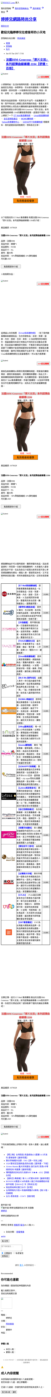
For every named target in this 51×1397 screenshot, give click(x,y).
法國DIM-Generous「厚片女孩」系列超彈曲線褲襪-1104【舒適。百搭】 (27, 64)
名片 (8, 49)
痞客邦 (17, 1225)
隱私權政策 (44, 1360)
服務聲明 (26, 1362)
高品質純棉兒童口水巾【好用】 (20, 1187)
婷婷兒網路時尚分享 (19, 19)
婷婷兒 (4, 1211)
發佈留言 (5, 1256)
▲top (3, 1236)
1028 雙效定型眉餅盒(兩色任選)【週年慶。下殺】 (27, 1163)
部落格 (9, 46)
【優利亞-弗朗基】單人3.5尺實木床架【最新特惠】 (28, 1178)
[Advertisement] (25, 307)
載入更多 (5, 1241)
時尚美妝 (21, 38)
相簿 (8, 43)
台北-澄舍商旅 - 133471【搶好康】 (21, 1196)
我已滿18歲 (6, 1392)
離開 (14, 1392)
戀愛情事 (20, 1232)
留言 (22, 1225)
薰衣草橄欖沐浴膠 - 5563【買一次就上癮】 (24, 1161)
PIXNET (11, 1360)
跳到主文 (5, 26)
